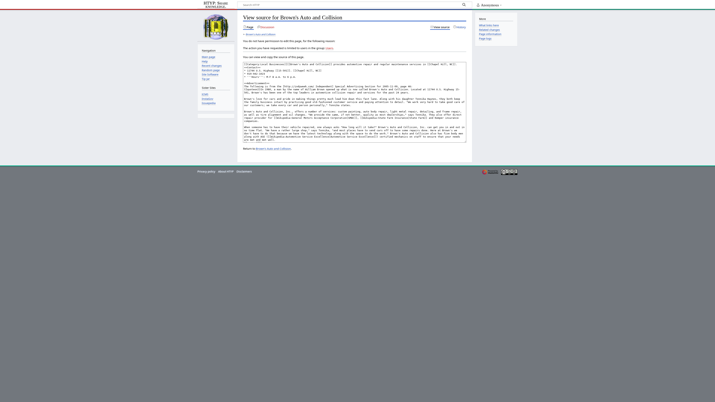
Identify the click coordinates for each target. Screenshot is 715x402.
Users (329, 48)
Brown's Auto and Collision (261, 34)
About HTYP (226, 171)
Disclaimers (244, 171)
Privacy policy (206, 171)
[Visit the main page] (216, 27)
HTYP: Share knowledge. (216, 5)
